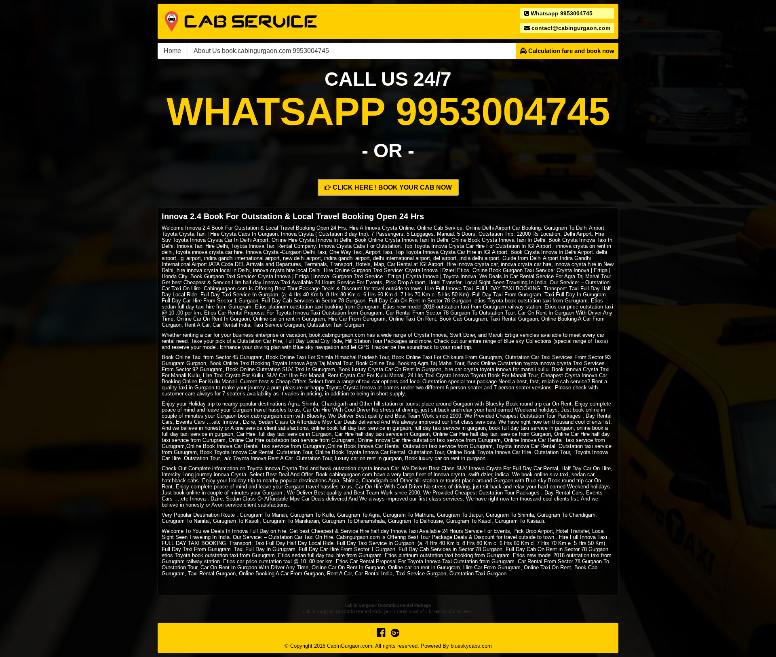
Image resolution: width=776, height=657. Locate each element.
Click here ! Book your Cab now (391, 187)
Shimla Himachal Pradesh (347, 357)
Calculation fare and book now (570, 50)
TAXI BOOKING (521, 288)
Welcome (172, 228)
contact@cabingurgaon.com (570, 28)
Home (172, 50)
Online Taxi (419, 357)
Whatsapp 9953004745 (561, 13)
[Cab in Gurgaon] (241, 20)
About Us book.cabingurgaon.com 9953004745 (261, 50)
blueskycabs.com (471, 646)
